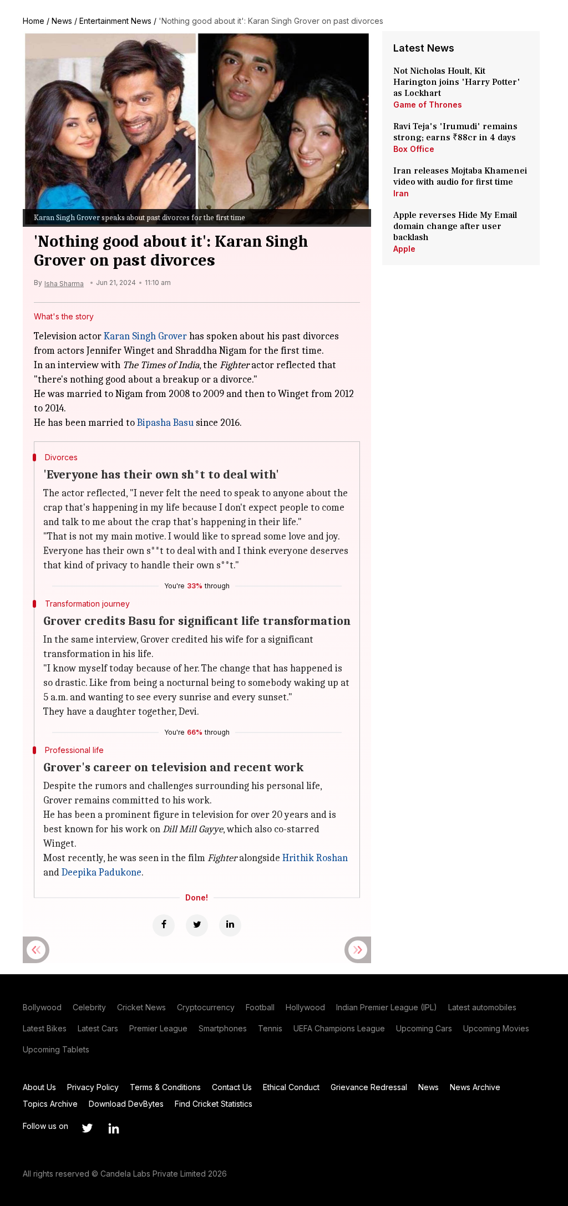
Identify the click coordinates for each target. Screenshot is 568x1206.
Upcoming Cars (424, 1028)
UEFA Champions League (339, 1028)
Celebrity (89, 1007)
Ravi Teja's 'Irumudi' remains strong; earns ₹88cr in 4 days (455, 132)
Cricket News (141, 1007)
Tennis (270, 1028)
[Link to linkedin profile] (113, 1128)
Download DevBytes (126, 1103)
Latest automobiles (482, 1007)
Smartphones (223, 1028)
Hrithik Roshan (315, 858)
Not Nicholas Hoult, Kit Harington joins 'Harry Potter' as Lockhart (456, 82)
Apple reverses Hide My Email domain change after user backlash (455, 226)
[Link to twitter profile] (87, 1128)
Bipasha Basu (165, 423)
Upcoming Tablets (56, 1049)
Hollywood (305, 1007)
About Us (39, 1087)
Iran (401, 193)
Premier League (158, 1028)
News (62, 21)
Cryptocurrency (206, 1007)
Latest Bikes (45, 1028)
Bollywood (42, 1007)
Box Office (413, 149)
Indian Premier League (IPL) (386, 1007)
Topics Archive (50, 1103)
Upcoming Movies (496, 1028)
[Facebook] (164, 925)
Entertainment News (115, 21)
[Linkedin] (230, 925)
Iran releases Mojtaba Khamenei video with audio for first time (460, 176)
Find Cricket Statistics (213, 1103)
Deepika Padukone (101, 872)
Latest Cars (98, 1028)
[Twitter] (197, 925)
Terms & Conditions (165, 1087)
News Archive (475, 1087)
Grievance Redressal (369, 1087)
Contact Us (232, 1087)
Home (33, 21)
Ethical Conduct (291, 1087)
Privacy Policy (93, 1087)
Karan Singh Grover (145, 336)
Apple (404, 248)
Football (260, 1007)
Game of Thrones (427, 104)
